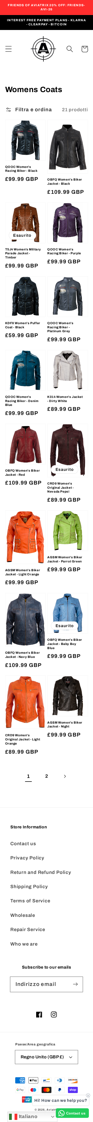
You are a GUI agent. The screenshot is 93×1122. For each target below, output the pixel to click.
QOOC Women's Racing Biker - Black (21, 169)
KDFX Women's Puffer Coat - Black (22, 325)
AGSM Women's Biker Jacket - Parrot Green (64, 559)
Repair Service (27, 929)
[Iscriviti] (75, 984)
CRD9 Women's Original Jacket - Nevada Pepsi (60, 487)
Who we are (24, 944)
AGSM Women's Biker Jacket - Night (64, 725)
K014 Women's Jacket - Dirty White (65, 399)
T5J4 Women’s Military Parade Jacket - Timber (23, 253)
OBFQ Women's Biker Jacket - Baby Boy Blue (64, 644)
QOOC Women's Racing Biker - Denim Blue (22, 401)
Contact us (23, 843)
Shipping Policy (29, 886)
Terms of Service (30, 900)
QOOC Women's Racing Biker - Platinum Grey (60, 327)
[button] (8, 49)
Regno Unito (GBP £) (42, 1056)
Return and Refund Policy (40, 872)
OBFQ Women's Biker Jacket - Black (64, 181)
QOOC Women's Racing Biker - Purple (64, 251)
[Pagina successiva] (64, 776)
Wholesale (22, 915)
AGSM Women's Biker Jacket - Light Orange (22, 572)
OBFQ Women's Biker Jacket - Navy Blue (22, 655)
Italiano (27, 1116)
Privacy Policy (27, 857)
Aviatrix (52, 1109)
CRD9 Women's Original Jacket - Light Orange (22, 739)
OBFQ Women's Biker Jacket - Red (22, 473)
